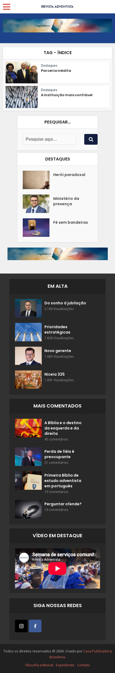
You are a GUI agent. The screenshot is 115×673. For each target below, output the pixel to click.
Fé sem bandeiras (70, 222)
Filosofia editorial (39, 665)
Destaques (49, 65)
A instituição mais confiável (67, 95)
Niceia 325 (54, 374)
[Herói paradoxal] (38, 180)
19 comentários (56, 492)
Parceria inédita (56, 70)
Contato (83, 665)
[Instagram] (21, 626)
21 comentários (56, 463)
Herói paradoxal (69, 174)
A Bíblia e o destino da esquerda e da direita (63, 428)
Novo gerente (57, 350)
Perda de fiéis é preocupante (59, 454)
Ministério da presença (66, 201)
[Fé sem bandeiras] (38, 227)
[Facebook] (35, 626)
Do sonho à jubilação (65, 303)
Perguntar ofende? (63, 504)
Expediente (65, 665)
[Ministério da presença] (38, 204)
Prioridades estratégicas (57, 329)
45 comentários (56, 439)
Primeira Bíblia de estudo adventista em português (62, 481)
